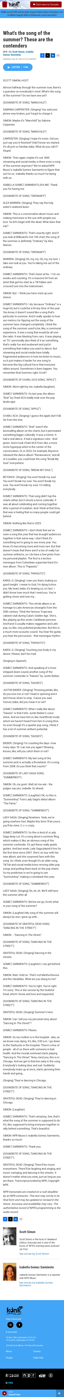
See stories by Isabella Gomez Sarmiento (36, 1284)
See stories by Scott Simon (34, 1253)
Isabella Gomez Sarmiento (18, 53)
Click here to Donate (47, 4)
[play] (4, 1393)
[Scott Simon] (9, 1236)
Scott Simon (18, 51)
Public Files (38, 1358)
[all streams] (60, 1393)
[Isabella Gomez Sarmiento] (9, 1272)
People (9, 1358)
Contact (37, 1351)
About (9, 1351)
